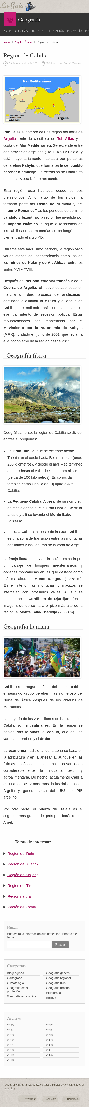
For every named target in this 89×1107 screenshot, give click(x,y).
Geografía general (58, 973)
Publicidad (72, 1099)
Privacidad (30, 1099)
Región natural (19, 896)
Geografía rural (56, 983)
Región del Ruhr (20, 853)
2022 (10, 1040)
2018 (10, 1060)
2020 (10, 1050)
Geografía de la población (17, 989)
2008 (49, 1045)
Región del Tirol (20, 886)
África (28, 42)
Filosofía (74, 31)
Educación (55, 31)
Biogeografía (15, 973)
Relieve (51, 997)
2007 (49, 1050)
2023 (10, 1035)
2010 (49, 1035)
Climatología (15, 983)
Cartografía (14, 978)
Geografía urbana (58, 988)
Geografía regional (58, 978)
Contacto (51, 1099)
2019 (10, 1055)
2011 (49, 1030)
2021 (10, 1045)
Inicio (6, 42)
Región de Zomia (21, 907)
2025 (10, 1025)
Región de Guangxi (23, 864)
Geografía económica (21, 996)
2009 (49, 1040)
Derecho (37, 31)
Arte (7, 31)
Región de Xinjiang (23, 875)
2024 (10, 1030)
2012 (49, 1025)
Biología (21, 31)
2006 (49, 1055)
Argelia (19, 42)
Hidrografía (53, 992)
